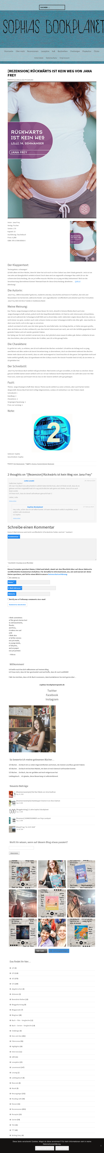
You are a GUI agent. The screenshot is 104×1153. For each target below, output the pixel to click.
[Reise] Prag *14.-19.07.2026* (25, 827)
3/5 (13, 973)
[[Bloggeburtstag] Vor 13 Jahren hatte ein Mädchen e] (52, 874)
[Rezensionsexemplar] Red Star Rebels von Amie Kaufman (36, 792)
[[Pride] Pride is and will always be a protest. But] (52, 933)
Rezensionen (32, 51)
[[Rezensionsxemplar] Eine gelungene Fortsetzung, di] (52, 903)
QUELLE (78, 281)
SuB (53, 51)
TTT (13, 1130)
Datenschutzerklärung (57, 574)
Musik (14, 1088)
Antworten (12, 501)
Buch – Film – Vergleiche (21, 1020)
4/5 (15, 464)
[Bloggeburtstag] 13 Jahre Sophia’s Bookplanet (32, 809)
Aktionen (15, 994)
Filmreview (16, 1041)
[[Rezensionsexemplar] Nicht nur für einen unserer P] (23, 874)
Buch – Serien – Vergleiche (22, 1025)
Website (11, 594)
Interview (15, 1052)
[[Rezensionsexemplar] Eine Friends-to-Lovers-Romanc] (81, 874)
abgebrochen (17, 989)
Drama (34, 464)
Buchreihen (63, 51)
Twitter (52, 691)
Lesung (14, 1072)
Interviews (38, 58)
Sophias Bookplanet (35, 507)
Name (11, 582)
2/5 (13, 968)
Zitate (96, 51)
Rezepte (15, 1114)
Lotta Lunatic (29, 481)
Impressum (65, 58)
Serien (14, 1119)
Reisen (14, 1104)
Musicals (15, 1083)
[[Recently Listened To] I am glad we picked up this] (81, 933)
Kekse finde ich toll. (44, 1148)
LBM (13, 1057)
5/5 (13, 984)
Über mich (20, 51)
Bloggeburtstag (18, 1004)
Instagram (52, 699)
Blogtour (15, 1015)
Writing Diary (16, 1135)
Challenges (75, 51)
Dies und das (16, 1036)
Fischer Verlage (42, 464)
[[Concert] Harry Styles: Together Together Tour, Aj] (23, 903)
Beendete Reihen (18, 999)
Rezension (51, 464)
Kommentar (13, 536)
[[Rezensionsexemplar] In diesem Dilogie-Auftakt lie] (23, 933)
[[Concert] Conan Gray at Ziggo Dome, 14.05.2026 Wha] (81, 903)
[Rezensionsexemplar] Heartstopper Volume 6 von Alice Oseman (38, 801)
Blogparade (16, 1010)
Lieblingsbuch (17, 1078)
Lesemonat (16, 1067)
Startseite (8, 51)
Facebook (52, 695)
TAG (13, 1125)
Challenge (15, 1031)
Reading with (17, 1099)
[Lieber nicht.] (101, 1145)
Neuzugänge (16, 1093)
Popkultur (86, 51)
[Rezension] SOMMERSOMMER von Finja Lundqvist (33, 818)
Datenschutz (51, 58)
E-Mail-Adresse (15, 588)
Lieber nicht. (62, 1148)
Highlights (15, 1046)
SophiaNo (30, 80)
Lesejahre (45, 51)
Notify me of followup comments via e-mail (27, 599)
